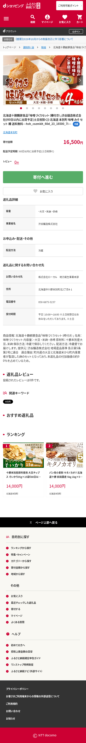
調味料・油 (28, 47)
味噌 (43, 47)
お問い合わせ (13, 711)
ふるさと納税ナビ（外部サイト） (27, 671)
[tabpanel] (43, 80)
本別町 (8, 401)
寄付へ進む (43, 177)
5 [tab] (45, 108)
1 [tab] (21, 108)
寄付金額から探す (20, 567)
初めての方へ (18, 645)
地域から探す (18, 574)
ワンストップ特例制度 (22, 664)
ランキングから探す (21, 548)
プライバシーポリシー (17, 688)
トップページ (9, 47)
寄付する (15, 609)
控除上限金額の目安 (22, 651)
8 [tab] (63, 108)
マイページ (47, 21)
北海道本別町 (10, 132)
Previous (6, 80)
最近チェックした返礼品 (23, 602)
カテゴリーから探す (21, 561)
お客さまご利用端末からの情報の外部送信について (32, 696)
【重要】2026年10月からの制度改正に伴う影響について (44, 39)
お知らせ (10, 718)
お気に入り (64, 21)
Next (80, 80)
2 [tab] (27, 108)
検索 (32, 21)
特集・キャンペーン (20, 554)
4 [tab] (39, 108)
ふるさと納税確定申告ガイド (26, 658)
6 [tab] (51, 108)
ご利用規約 (12, 703)
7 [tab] (57, 108)
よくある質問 (17, 622)
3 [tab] (33, 108)
